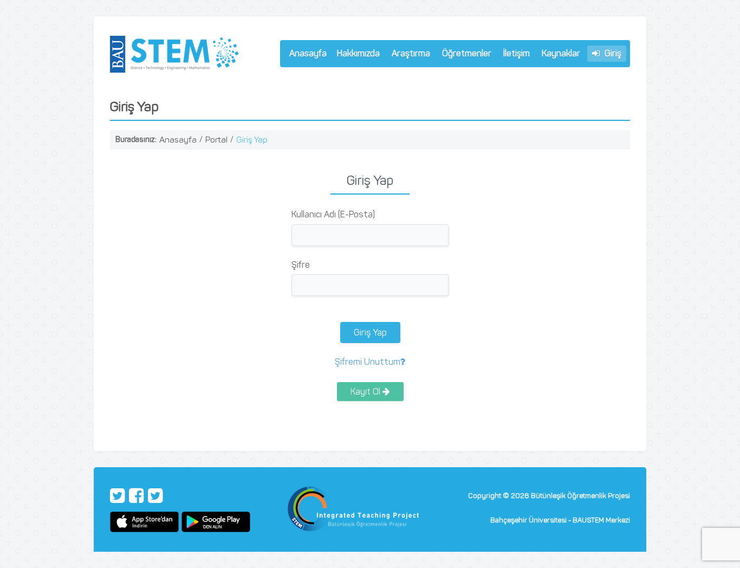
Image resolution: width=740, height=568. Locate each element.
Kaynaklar (561, 53)
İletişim (516, 53)
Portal (216, 139)
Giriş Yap (252, 139)
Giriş (611, 53)
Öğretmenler (464, 55)
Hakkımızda (356, 55)
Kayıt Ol (366, 391)
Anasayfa (308, 53)
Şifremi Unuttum (367, 362)
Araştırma (408, 55)
